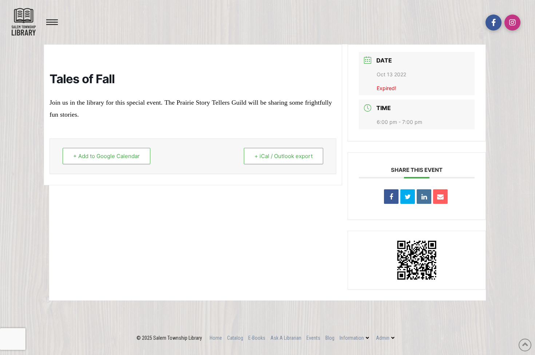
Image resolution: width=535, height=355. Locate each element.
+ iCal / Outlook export (283, 156)
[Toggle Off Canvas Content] (52, 22)
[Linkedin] (424, 196)
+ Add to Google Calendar (106, 156)
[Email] (440, 196)
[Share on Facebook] (391, 196)
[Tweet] (407, 196)
